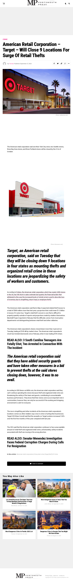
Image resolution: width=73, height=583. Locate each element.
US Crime (55, 454)
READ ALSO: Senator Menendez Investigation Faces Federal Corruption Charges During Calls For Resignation (35, 442)
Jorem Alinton (47, 504)
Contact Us (61, 575)
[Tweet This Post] (57, 63)
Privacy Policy (48, 575)
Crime (35, 454)
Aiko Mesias (14, 505)
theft (50, 454)
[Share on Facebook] (54, 63)
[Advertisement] (36, 22)
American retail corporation (25, 454)
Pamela (11, 63)
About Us (55, 575)
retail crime (40, 454)
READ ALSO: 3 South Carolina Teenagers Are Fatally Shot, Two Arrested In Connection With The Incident (34, 344)
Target (47, 454)
